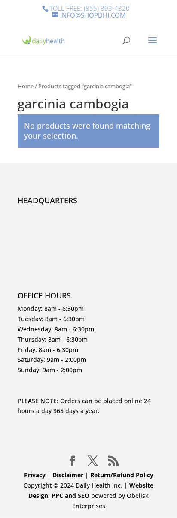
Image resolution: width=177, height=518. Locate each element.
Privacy (35, 475)
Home (26, 86)
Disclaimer (68, 475)
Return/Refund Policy (121, 475)
